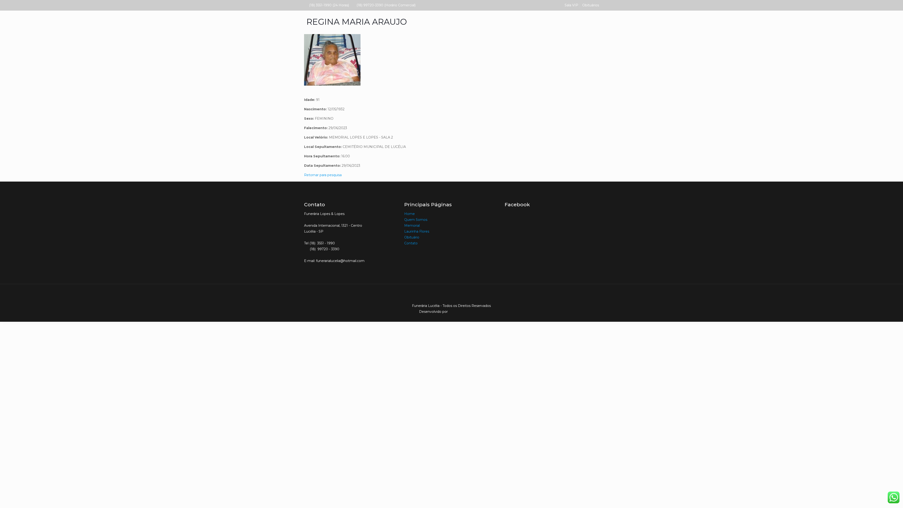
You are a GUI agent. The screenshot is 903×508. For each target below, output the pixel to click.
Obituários (590, 5)
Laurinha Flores (416, 231)
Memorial (412, 225)
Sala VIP (571, 5)
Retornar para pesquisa (323, 175)
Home (409, 214)
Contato (411, 243)
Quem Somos (415, 220)
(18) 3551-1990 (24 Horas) (329, 5)
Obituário (411, 237)
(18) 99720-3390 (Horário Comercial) (386, 5)
